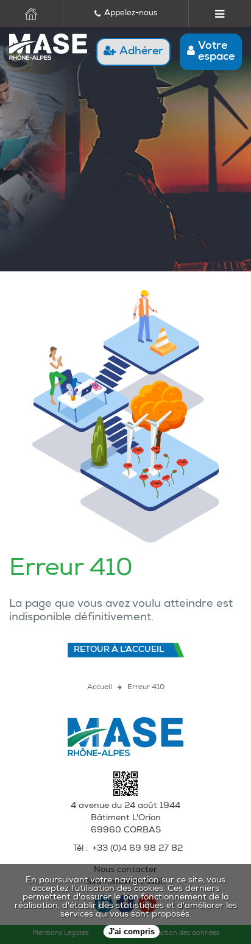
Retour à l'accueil (119, 650)
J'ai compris (131, 931)
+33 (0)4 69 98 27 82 (138, 849)
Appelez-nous (130, 14)
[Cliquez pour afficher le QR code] (125, 794)
